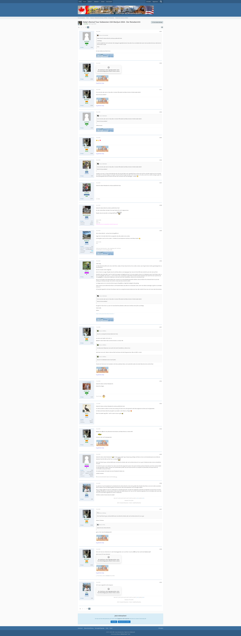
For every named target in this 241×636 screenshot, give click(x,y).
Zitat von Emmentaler (103, 35)
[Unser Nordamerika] (120, 10)
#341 (161, 31)
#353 (161, 403)
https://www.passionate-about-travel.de (104, 313)
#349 (161, 230)
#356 (161, 483)
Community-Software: (120, 634)
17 (85, 27)
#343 (161, 89)
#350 (161, 261)
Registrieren (155, 1)
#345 (161, 137)
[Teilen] (162, 27)
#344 (161, 112)
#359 (161, 582)
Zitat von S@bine (102, 331)
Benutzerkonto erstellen (124, 621)
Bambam (108, 575)
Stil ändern (161, 628)
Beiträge (81, 47)
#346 (161, 160)
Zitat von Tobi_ (102, 524)
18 (88, 27)
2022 (138, 498)
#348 (161, 205)
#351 (161, 327)
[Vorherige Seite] (79, 27)
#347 (161, 182)
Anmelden (148, 1)
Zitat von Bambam (103, 115)
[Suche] (161, 1)
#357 (161, 509)
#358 (161, 549)
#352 (161, 381)
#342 (161, 63)
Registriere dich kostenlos (123, 618)
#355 (161, 454)
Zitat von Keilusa (102, 513)
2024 (143, 498)
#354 (161, 429)
